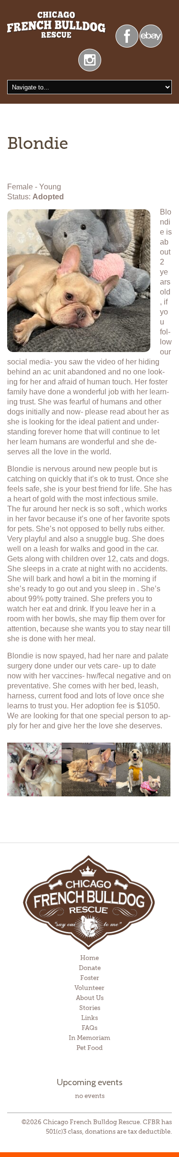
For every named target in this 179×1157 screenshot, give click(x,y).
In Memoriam (89, 1037)
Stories (89, 1007)
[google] (151, 35)
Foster (89, 977)
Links (89, 1017)
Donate (90, 967)
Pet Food (89, 1047)
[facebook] (127, 35)
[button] (34, 770)
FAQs (89, 1027)
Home (89, 957)
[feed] (90, 59)
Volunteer (89, 987)
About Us (90, 997)
